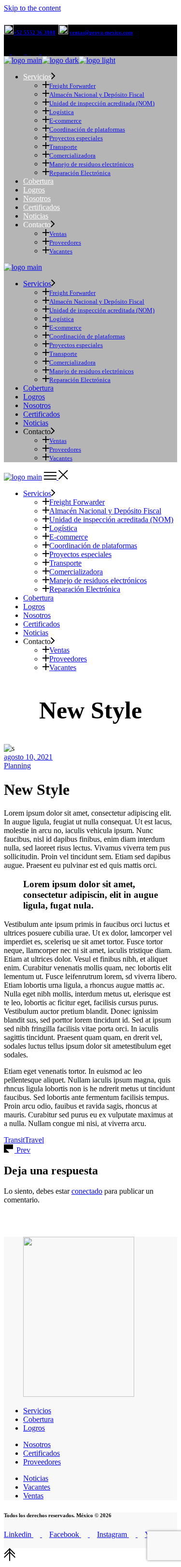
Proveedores (42, 1462)
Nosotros (37, 1444)
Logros (34, 1428)
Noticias (35, 1478)
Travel (34, 1140)
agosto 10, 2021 (28, 757)
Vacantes (36, 1487)
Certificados (41, 1453)
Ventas (33, 1496)
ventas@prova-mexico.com (101, 32)
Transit (14, 1140)
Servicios (37, 1410)
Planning (17, 766)
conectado (86, 1191)
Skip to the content (32, 8)
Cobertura (38, 1419)
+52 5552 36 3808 (35, 32)
